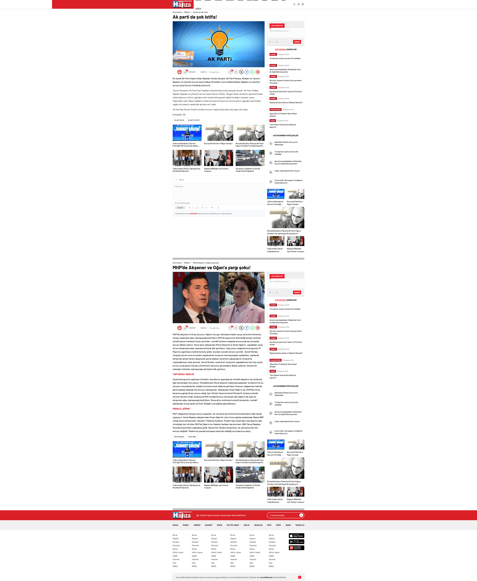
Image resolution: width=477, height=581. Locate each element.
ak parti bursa (179, 120)
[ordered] (202, 207)
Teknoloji (299, 525)
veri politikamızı (266, 577)
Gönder (180, 207)
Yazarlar (258, 525)
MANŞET (187, 12)
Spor (269, 525)
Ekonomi (208, 525)
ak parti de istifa (193, 120)
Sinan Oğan (192, 437)
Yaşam (288, 525)
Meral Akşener (179, 437)
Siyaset (186, 525)
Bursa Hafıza (177, 12)
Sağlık (247, 525)
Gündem (197, 525)
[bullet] (206, 207)
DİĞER (198, 8)
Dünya (219, 525)
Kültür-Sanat (233, 525)
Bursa (175, 525)
